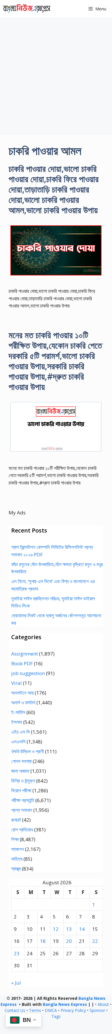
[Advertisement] (56, 76)
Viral (16, 683)
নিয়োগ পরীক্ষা (21, 790)
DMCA (51, 1010)
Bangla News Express (65, 1004)
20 (69, 941)
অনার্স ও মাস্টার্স (23, 702)
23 (17, 953)
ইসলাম (16, 722)
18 (43, 941)
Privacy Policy (73, 1010)
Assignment (24, 653)
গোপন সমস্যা (21, 761)
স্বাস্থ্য (16, 868)
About (103, 1004)
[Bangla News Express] (27, 8)
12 (56, 929)
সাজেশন (17, 849)
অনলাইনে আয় (22, 692)
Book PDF (22, 663)
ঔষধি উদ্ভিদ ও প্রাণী (27, 751)
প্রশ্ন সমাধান (21, 810)
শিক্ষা (15, 839)
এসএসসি (18, 741)
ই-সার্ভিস (18, 712)
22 (95, 941)
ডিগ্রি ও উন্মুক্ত (23, 780)
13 (69, 929)
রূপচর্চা (16, 819)
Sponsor (97, 1010)
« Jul (16, 982)
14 (82, 929)
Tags (56, 1016)
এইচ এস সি (20, 732)
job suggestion (28, 673)
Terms (35, 1010)
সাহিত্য (16, 859)
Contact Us (15, 1010)
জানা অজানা (20, 771)
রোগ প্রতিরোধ (22, 829)
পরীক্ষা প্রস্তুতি (22, 800)
